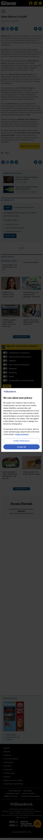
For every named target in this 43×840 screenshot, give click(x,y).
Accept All (21, 447)
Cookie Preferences (21, 440)
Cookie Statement (22, 434)
